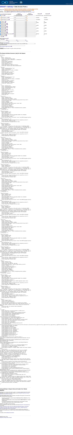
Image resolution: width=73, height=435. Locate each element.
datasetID (21, 404)
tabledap (10, 6)
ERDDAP (3, 6)
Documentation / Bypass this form (5, 46)
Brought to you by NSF (69, 3)
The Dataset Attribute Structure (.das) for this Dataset (12, 53)
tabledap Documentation (10, 412)
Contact (10, 417)
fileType (25, 404)
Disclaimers (2, 417)
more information (6, 42)
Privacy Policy (6, 417)
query (28, 404)
